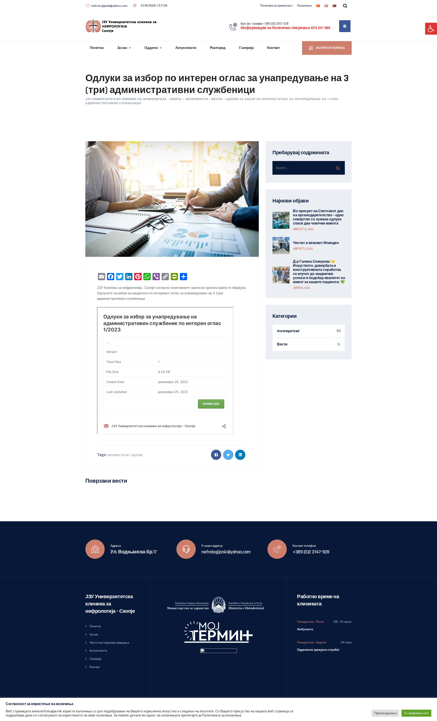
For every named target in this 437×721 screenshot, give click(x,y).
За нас (122, 48)
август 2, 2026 (303, 249)
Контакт (273, 48)
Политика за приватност (276, 5)
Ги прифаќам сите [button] (416, 713)
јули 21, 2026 (301, 288)
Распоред (218, 48)
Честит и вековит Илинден (316, 243)
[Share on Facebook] (216, 455)
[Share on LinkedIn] (240, 455)
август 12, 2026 (303, 229)
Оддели (151, 48)
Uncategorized (288, 331)
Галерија (246, 48)
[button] (431, 29)
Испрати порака (330, 48)
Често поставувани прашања (109, 642)
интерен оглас (119, 455)
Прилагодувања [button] (385, 713)
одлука (136, 455)
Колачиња (304, 5)
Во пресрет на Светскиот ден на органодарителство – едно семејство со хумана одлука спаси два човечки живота (318, 217)
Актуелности (185, 48)
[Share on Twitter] (228, 455)
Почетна (97, 48)
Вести (282, 344)
